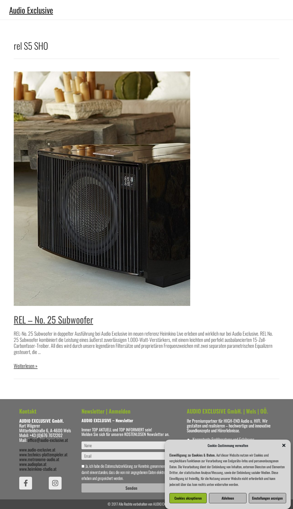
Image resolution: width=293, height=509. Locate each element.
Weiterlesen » (26, 365)
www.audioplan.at (32, 464)
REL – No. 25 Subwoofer (53, 319)
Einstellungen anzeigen (267, 498)
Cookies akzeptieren (188, 498)
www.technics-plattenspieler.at (43, 454)
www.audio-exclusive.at (37, 449)
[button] (284, 445)
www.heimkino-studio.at (38, 468)
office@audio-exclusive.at (48, 440)
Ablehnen (228, 498)
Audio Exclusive (31, 10)
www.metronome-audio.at (39, 459)
